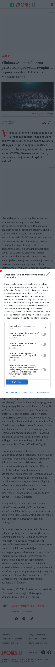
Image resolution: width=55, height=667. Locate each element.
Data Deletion (11, 392)
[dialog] (27, 333)
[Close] (49, 275)
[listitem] (27, 327)
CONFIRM (17, 382)
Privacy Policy (43, 392)
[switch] (43, 334)
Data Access (27, 392)
